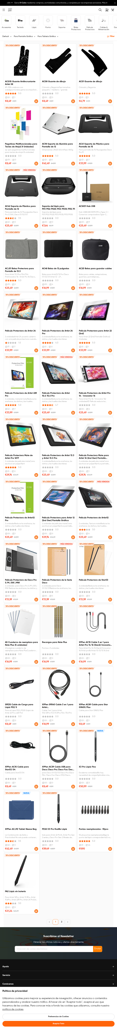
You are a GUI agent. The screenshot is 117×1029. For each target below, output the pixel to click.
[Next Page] (67, 922)
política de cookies (12, 1009)
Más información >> (107, 3)
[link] (10, 10)
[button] (36, 101)
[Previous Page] (49, 922)
